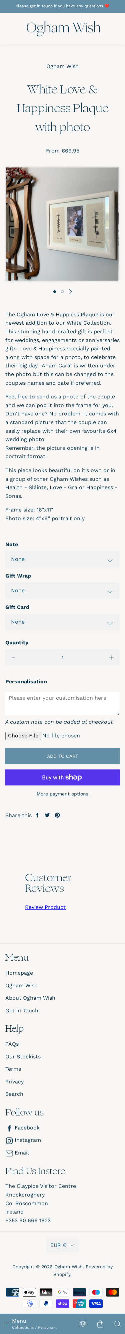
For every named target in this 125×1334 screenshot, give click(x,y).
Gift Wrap (18, 576)
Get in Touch (21, 1010)
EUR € (58, 1245)
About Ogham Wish (30, 998)
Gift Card (17, 607)
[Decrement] (13, 657)
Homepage (19, 973)
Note (11, 544)
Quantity (16, 642)
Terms (13, 1069)
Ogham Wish (21, 985)
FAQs (12, 1044)
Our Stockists (23, 1056)
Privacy (14, 1081)
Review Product (45, 907)
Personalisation (26, 681)
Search (14, 1094)
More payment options (62, 793)
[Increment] (112, 657)
